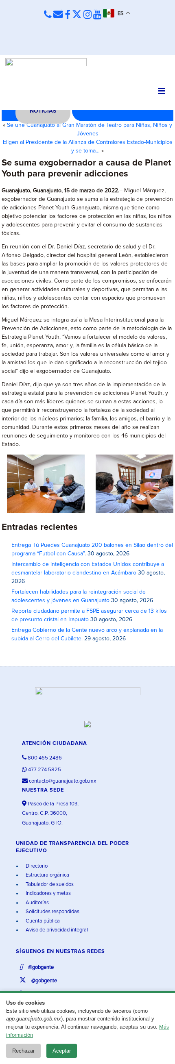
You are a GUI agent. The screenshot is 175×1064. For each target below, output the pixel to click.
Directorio (36, 866)
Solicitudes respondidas (51, 911)
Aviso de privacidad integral (56, 930)
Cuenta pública (42, 921)
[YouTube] (97, 15)
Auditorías (36, 902)
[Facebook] (67, 15)
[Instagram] (87, 15)
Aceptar (61, 1051)
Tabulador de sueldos (49, 884)
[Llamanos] (48, 15)
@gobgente (40, 967)
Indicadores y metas (47, 893)
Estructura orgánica (46, 875)
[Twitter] (77, 15)
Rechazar (23, 1051)
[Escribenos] (58, 15)
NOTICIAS (43, 111)
